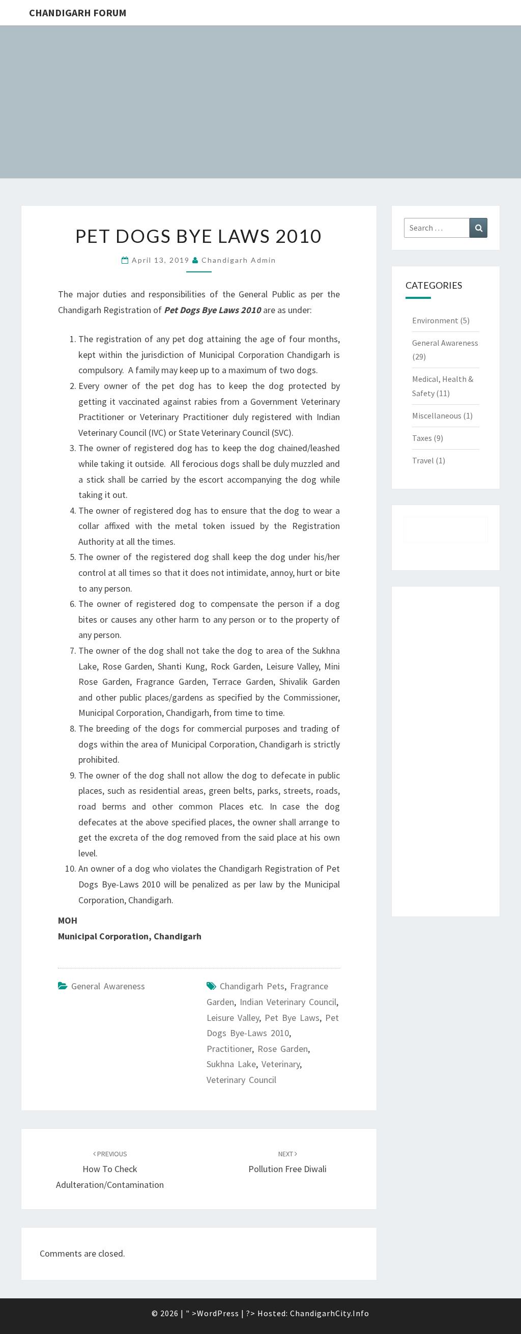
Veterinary (281, 1064)
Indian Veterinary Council (288, 1002)
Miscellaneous (436, 415)
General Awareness (108, 986)
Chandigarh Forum (78, 12)
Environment (435, 320)
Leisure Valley (233, 1017)
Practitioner (229, 1048)
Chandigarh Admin (238, 260)
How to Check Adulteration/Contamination (110, 1169)
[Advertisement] (446, 751)
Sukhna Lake (231, 1064)
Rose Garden (282, 1048)
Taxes (422, 438)
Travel (423, 460)
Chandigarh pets (252, 986)
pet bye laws (292, 1017)
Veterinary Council (241, 1080)
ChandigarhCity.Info (329, 1313)
